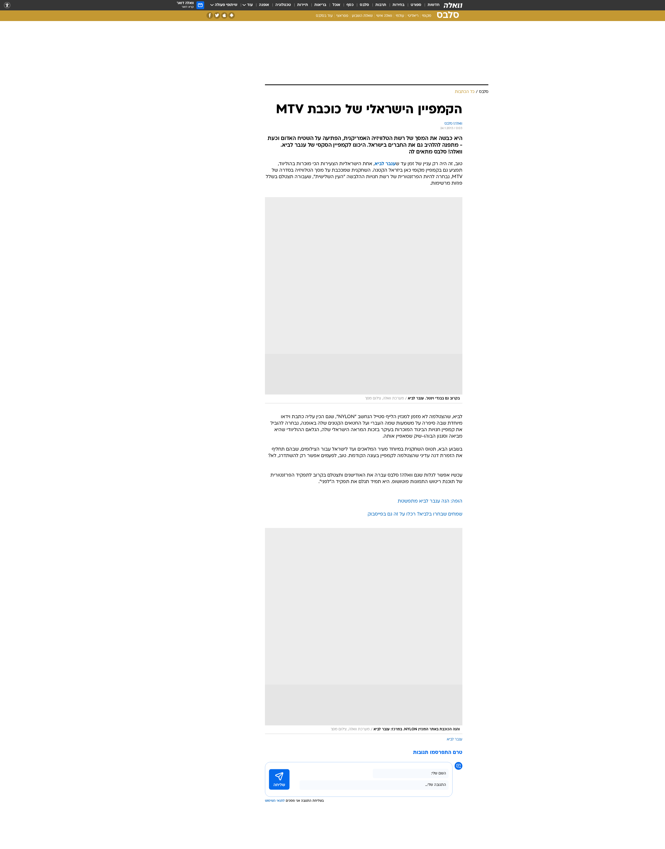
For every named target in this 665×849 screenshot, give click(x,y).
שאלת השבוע (362, 16)
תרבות (380, 5)
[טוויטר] (217, 15)
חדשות (434, 5)
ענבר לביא (454, 739)
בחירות (398, 5)
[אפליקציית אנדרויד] (231, 15)
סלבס (364, 5)
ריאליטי (413, 16)
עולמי (400, 16)
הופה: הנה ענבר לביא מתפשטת (430, 501)
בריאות (320, 5)
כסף (350, 5)
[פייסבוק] (210, 15)
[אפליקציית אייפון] (224, 15)
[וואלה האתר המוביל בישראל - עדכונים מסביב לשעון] (453, 5)
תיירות (302, 5)
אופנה (264, 5)
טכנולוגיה (283, 5)
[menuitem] (430, 5)
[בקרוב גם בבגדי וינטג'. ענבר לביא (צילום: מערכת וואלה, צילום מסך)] (363, 300)
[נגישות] (7, 5)
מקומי (426, 16)
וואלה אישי (384, 16)
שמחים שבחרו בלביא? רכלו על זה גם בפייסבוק (415, 514)
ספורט (416, 5)
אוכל (336, 5)
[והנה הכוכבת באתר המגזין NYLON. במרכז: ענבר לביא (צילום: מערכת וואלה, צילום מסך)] (363, 631)
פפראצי (342, 16)
